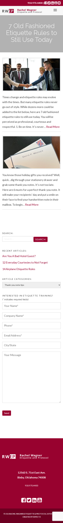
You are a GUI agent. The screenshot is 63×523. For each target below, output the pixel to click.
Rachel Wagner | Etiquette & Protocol (27, 514)
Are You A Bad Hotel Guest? (19, 256)
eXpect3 (37, 517)
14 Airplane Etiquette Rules (18, 269)
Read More (53, 126)
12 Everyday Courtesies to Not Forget (25, 262)
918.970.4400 (31, 485)
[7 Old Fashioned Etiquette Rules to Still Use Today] (31, 74)
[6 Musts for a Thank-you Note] (31, 152)
